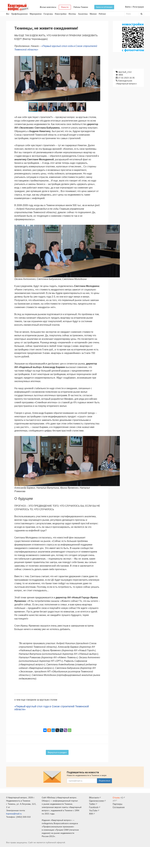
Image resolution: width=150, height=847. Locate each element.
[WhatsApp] (69, 730)
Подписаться (104, 781)
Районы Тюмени (81, 7)
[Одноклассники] (49, 730)
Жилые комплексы (48, 7)
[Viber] (65, 730)
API (114, 801)
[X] (57, 730)
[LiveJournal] (61, 730)
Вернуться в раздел (57, 752)
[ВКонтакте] (45, 730)
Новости (65, 7)
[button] (97, 57)
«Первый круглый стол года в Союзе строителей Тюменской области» (51, 708)
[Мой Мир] (53, 730)
